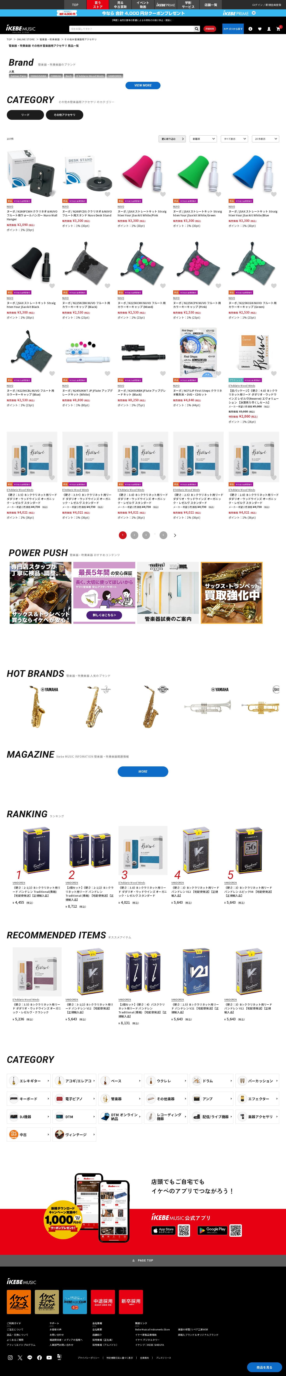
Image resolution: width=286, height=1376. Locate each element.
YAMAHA (56, 76)
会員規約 (144, 1358)
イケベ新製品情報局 (146, 1334)
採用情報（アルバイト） (105, 1344)
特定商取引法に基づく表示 (120, 1358)
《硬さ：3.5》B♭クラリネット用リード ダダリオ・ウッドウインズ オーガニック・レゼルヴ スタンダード (32, 499)
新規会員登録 (273, 5)
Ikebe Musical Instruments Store (152, 1329)
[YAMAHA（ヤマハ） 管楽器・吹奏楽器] (37, 707)
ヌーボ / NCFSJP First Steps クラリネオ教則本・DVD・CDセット (197, 392)
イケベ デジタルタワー (147, 1339)
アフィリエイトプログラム (21, 1344)
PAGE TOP (146, 1260)
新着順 (196, 138)
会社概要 (97, 1329)
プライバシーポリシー (88, 1358)
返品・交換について (17, 1334)
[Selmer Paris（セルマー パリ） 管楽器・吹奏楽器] (150, 707)
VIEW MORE (143, 85)
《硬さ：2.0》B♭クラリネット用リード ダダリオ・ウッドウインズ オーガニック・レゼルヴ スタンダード (254, 499)
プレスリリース (163, 1358)
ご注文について (15, 1329)
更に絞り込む (169, 138)
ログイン (257, 5)
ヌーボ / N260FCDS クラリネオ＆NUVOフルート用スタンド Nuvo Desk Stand (87, 213)
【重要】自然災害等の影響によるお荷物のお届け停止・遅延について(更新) (143, 20)
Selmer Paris (18, 76)
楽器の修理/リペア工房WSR (193, 1329)
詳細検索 (209, 28)
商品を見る (265, 1367)
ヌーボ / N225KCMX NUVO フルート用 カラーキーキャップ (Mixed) (142, 305)
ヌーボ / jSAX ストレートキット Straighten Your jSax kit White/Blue (253, 213)
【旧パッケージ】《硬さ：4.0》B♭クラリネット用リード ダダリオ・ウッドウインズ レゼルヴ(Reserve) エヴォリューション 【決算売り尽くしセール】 (254, 396)
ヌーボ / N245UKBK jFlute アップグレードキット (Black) (142, 392)
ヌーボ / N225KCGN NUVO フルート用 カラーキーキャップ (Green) (252, 305)
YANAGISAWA (38, 76)
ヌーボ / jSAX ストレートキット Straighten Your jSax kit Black (31, 305)
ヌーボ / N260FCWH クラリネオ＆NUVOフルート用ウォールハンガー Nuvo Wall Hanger (32, 215)
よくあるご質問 (15, 1339)
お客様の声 (55, 1329)
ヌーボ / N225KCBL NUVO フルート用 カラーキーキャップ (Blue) (30, 392)
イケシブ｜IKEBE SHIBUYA (149, 1344)
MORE (143, 771)
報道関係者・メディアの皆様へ (66, 1339)
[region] (143, 708)
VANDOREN (114, 76)
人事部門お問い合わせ (61, 1344)
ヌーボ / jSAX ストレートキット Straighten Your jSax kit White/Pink (142, 213)
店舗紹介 (97, 1334)
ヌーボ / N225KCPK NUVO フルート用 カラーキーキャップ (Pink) (197, 305)
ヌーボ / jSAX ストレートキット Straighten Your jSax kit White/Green (197, 213)
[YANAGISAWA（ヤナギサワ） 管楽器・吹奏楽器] (93, 707)
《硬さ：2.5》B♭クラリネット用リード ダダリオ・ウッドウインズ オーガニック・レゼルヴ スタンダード (198, 499)
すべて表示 (229, 138)
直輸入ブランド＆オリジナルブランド (198, 1334)
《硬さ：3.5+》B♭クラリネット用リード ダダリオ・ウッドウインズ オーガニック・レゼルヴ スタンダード (87, 499)
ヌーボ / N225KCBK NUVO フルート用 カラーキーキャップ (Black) (86, 305)
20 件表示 (260, 138)
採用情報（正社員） (103, 1339)
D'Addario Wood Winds (90, 76)
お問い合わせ (57, 1334)
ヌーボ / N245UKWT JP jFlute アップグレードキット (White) (87, 392)
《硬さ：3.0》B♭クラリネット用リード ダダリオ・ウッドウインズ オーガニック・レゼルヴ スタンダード (143, 499)
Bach (69, 76)
